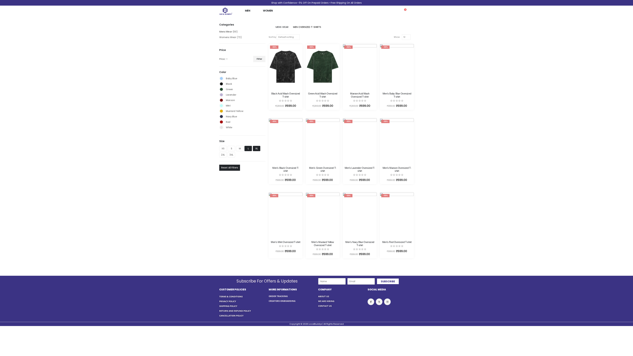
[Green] (221, 89)
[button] (396, 11)
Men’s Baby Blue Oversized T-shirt (397, 95)
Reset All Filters (229, 167)
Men (247, 11)
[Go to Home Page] (270, 27)
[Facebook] (371, 301)
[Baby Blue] (221, 78)
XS (223, 148)
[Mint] (221, 105)
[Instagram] (387, 301)
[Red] (221, 121)
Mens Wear (225, 31)
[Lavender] (221, 94)
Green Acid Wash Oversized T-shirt (322, 95)
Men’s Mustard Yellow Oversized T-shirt (322, 244)
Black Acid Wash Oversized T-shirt (285, 95)
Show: (397, 37)
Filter (259, 59)
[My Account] (411, 11)
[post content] (285, 66)
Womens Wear (227, 37)
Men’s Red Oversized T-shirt (397, 242)
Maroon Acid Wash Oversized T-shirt (359, 95)
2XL (223, 154)
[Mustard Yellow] (221, 111)
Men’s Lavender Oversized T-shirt (360, 169)
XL (256, 148)
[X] (379, 301)
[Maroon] (221, 100)
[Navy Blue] (221, 116)
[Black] (221, 83)
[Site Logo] (225, 11)
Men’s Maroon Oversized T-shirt (397, 169)
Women (268, 11)
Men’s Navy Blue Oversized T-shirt (359, 244)
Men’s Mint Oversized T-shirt (285, 242)
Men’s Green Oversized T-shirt (322, 169)
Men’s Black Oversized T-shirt (285, 169)
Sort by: (273, 37)
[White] (221, 127)
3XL (231, 154)
